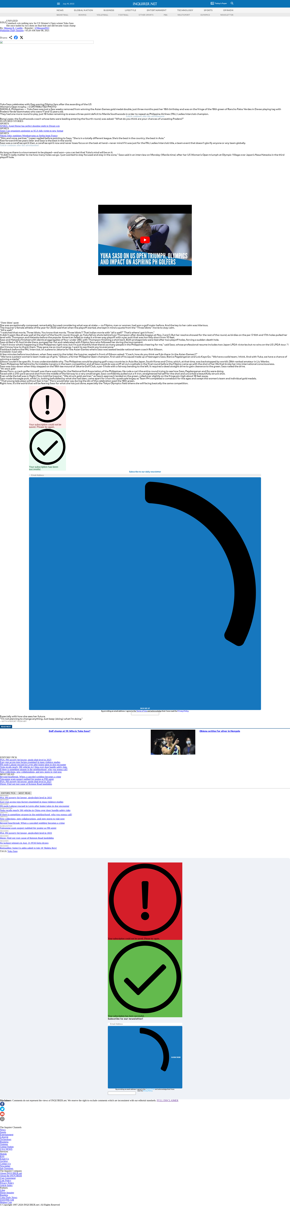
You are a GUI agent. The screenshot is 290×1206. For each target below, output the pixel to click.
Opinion (4, 1144)
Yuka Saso (12, 851)
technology (185, 10)
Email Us (4, 1158)
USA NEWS (6, 1149)
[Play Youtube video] (145, 240)
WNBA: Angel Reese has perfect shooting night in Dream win (30, 126)
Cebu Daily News (8, 1197)
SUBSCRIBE (176, 1057)
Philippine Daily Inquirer (12, 30)
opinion (228, 10)
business (109, 10)
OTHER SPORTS (146, 15)
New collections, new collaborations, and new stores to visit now (31, 772)
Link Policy (5, 1180)
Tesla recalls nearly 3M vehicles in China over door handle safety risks (33, 767)
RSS (2, 1156)
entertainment (157, 10)
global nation (83, 10)
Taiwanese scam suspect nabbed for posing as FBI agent (27, 779)
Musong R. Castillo (13, 28)
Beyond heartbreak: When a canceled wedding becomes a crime (30, 776)
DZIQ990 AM (7, 1200)
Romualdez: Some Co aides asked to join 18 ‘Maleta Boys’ (28, 847)
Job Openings (6, 1168)
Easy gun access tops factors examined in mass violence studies (30, 762)
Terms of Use (141, 711)
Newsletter (5, 1166)
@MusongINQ (42, 28)
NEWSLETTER (226, 15)
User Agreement (8, 1178)
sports (208, 10)
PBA (165, 15)
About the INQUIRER (11, 1175)
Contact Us (5, 1163)
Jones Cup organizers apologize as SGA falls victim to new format (31, 131)
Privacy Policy (182, 711)
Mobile (3, 1154)
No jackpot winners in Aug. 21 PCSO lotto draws (24, 842)
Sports (3, 1132)
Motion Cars (6, 1202)
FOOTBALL (123, 15)
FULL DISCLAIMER (167, 1100)
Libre (2, 1190)
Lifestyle (4, 1137)
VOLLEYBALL (102, 15)
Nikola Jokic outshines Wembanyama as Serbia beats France (29, 135)
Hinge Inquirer (7, 1192)
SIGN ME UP (145, 708)
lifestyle (130, 10)
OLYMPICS (205, 15)
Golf (3, 22)
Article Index (6, 1185)
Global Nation (7, 1146)
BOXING (82, 15)
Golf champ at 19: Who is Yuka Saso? (69, 731)
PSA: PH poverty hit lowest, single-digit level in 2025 (25, 760)
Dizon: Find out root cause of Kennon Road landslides (26, 784)
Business (4, 1142)
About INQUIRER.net (11, 1173)
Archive (4, 1161)
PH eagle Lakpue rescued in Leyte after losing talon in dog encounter (33, 764)
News (60, 10)
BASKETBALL (62, 15)
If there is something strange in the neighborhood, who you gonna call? (34, 769)
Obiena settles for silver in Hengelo (220, 731)
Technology (5, 1139)
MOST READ (24, 793)
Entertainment (6, 1134)
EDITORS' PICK (8, 793)
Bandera (4, 1195)
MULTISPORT (184, 15)
